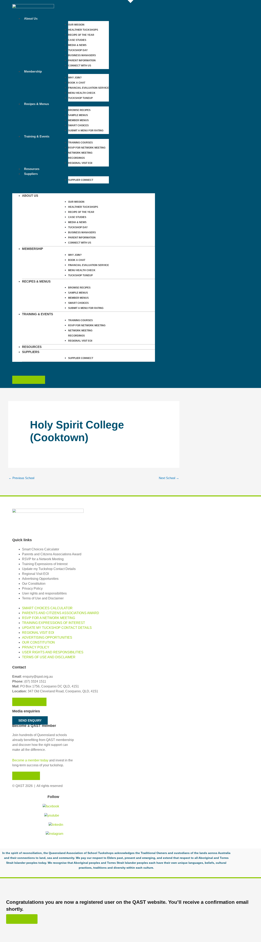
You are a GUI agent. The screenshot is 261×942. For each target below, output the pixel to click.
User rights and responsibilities (44, 593)
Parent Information (82, 60)
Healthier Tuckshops (83, 29)
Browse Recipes (79, 110)
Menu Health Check (81, 93)
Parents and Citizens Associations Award (51, 554)
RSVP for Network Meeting (86, 147)
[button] (83, 190)
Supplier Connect (80, 180)
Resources (31, 169)
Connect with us (79, 65)
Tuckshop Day (78, 50)
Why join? (75, 77)
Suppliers (31, 173)
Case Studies (77, 40)
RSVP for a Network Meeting (43, 559)
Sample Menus (78, 115)
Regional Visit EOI (35, 573)
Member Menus (78, 120)
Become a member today (30, 760)
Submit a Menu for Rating (85, 130)
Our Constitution (33, 583)
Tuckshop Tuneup (80, 98)
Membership (33, 71)
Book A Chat (76, 82)
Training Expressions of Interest (44, 564)
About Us (31, 18)
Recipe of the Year (81, 35)
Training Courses (80, 142)
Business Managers (82, 55)
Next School (169, 478)
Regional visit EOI (80, 163)
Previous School (21, 478)
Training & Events (36, 136)
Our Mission (76, 24)
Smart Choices (78, 125)
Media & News (77, 45)
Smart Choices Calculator (40, 549)
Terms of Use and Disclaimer (43, 598)
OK (21, 919)
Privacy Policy (32, 588)
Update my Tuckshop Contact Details (49, 569)
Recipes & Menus (36, 104)
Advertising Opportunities (40, 578)
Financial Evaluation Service (88, 87)
